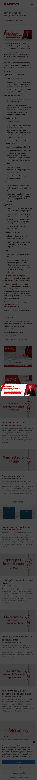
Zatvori (34, 386)
